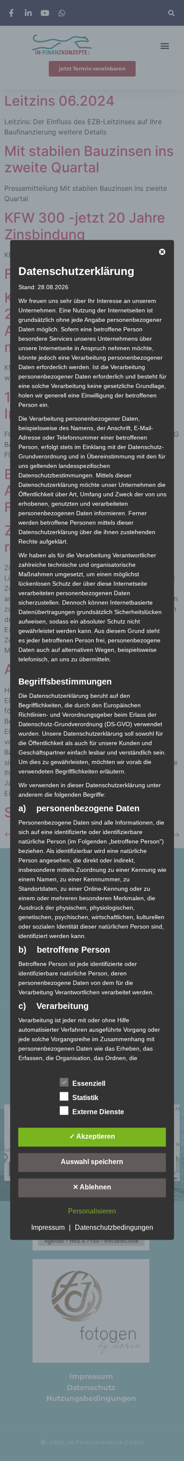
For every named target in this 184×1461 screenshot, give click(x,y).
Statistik (85, 1098)
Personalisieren (92, 1211)
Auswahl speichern (92, 1162)
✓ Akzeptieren (92, 1136)
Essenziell (88, 1084)
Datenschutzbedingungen (114, 1228)
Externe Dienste (98, 1112)
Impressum (48, 1228)
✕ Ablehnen (92, 1187)
